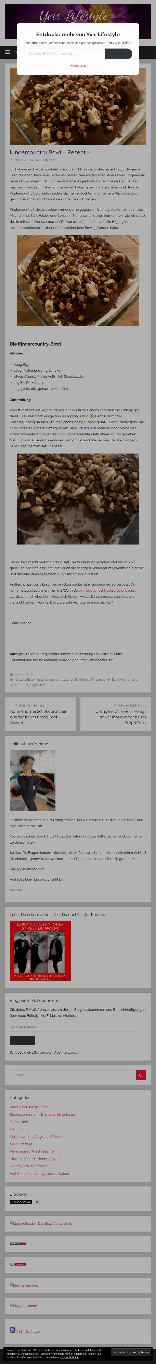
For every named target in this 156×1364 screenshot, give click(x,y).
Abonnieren (118, 54)
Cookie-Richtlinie (69, 1357)
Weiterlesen (78, 65)
